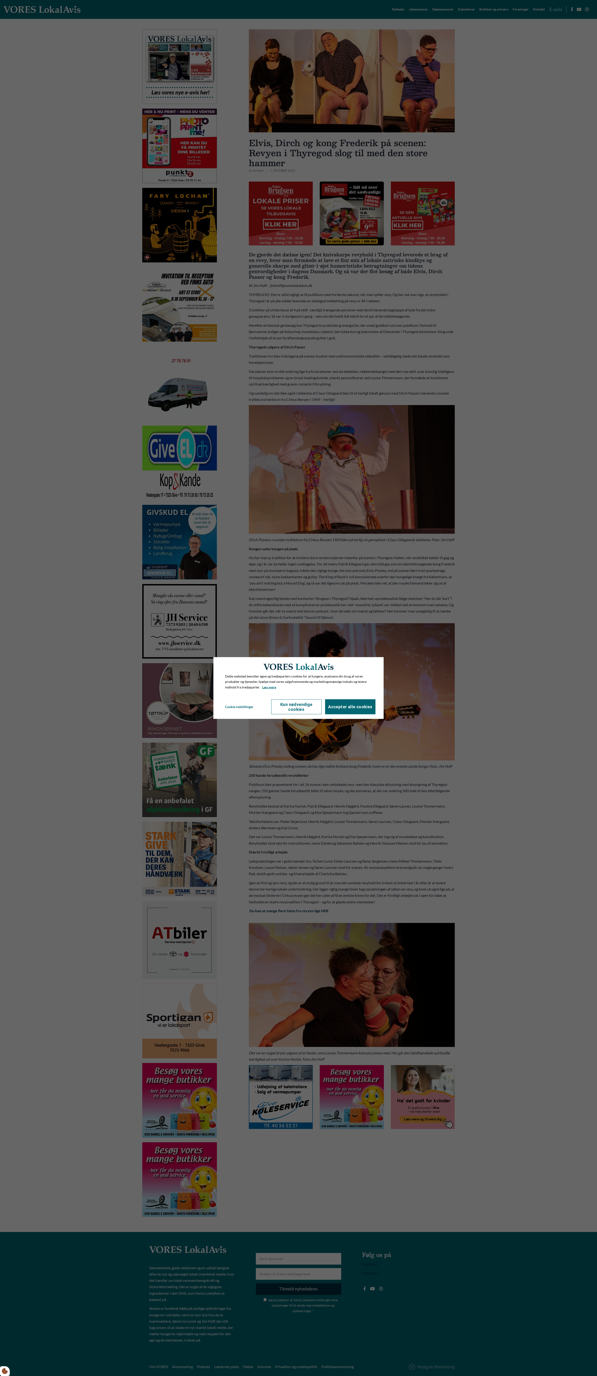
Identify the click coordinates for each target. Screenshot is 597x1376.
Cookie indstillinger (239, 707)
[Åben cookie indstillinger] (5, 1371)
